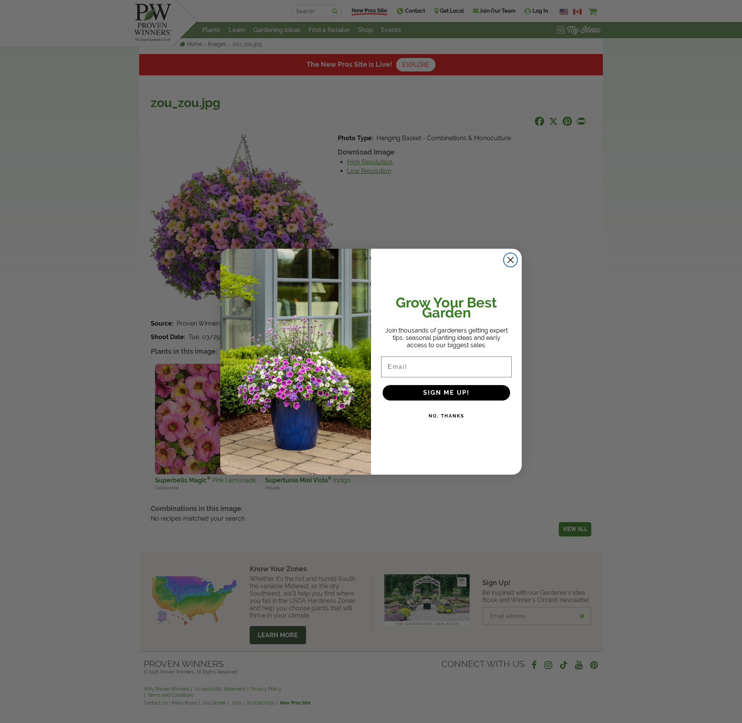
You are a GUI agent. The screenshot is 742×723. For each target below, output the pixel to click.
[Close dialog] (510, 260)
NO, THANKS (446, 416)
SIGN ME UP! (446, 392)
